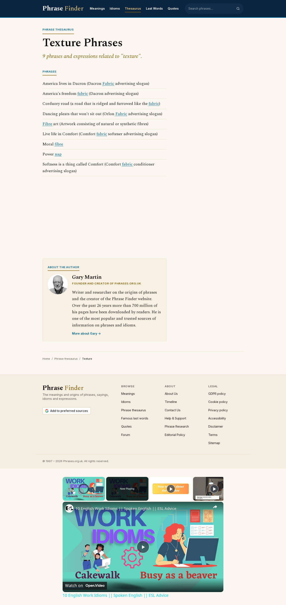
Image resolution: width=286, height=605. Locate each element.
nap (58, 154)
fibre (59, 144)
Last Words (154, 8)
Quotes (173, 8)
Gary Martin (87, 277)
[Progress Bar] (84, 495)
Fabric (108, 84)
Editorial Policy (175, 435)
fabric (82, 94)
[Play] (65, 498)
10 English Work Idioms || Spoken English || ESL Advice (126, 508)
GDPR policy (217, 393)
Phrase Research (177, 426)
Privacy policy (218, 410)
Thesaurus (133, 8)
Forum (125, 435)
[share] (215, 507)
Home (46, 358)
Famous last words (134, 418)
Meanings (97, 8)
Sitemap (214, 443)
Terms (213, 435)
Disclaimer (215, 426)
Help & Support (175, 418)
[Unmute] (70, 498)
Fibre (47, 124)
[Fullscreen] (102, 498)
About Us (171, 393)
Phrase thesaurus (66, 358)
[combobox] (211, 8)
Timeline (171, 402)
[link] (69, 508)
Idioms (115, 8)
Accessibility (217, 418)
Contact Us (172, 410)
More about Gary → (86, 333)
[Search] (238, 8)
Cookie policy (218, 402)
